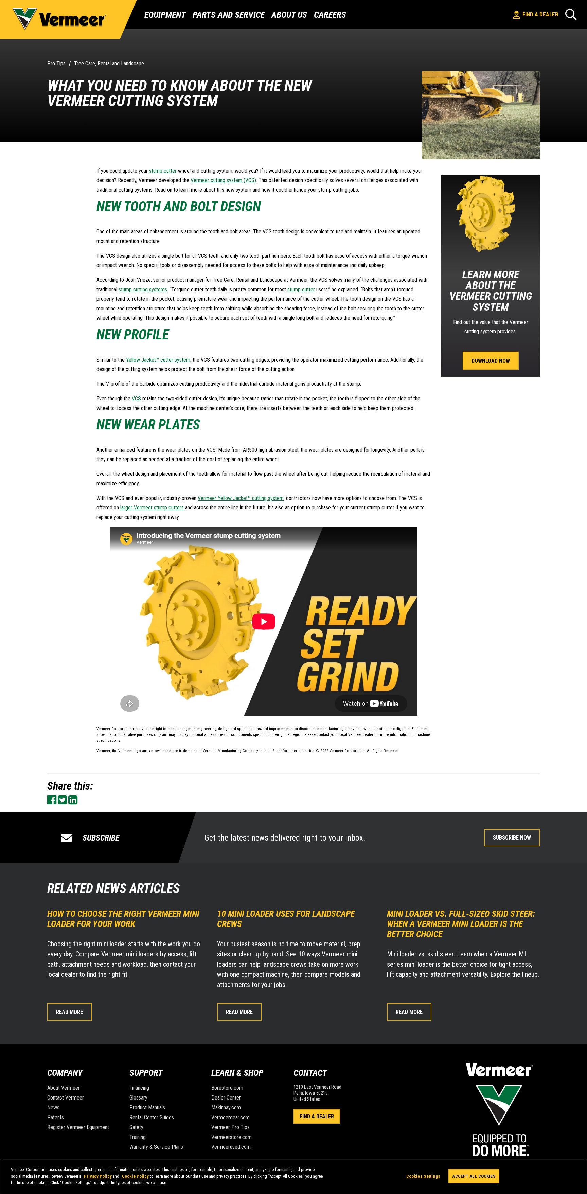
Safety (136, 1127)
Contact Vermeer (65, 1097)
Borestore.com (227, 1088)
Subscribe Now (512, 837)
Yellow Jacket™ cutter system (158, 360)
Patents (55, 1117)
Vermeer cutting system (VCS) (223, 180)
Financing (139, 1088)
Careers (330, 14)
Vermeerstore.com (231, 1137)
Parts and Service (229, 14)
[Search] (571, 14)
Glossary (138, 1097)
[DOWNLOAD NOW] (491, 346)
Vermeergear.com (230, 1117)
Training (137, 1137)
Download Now (491, 361)
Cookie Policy (135, 1176)
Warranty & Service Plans (156, 1147)
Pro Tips (56, 63)
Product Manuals (147, 1107)
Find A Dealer (317, 1116)
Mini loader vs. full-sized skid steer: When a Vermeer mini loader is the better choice (461, 924)
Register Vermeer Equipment (78, 1127)
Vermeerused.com (231, 1147)
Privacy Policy (98, 1176)
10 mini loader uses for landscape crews (286, 919)
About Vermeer (63, 1088)
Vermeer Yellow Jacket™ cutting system (241, 498)
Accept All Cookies (473, 1176)
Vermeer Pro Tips (230, 1127)
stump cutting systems (143, 289)
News (53, 1107)
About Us (289, 14)
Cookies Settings (423, 1176)
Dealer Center (226, 1097)
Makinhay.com (226, 1107)
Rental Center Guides (151, 1117)
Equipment (165, 14)
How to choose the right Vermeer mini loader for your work (123, 919)
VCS (136, 398)
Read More (69, 1012)
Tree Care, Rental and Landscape (109, 63)
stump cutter (163, 171)
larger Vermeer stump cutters (152, 507)
